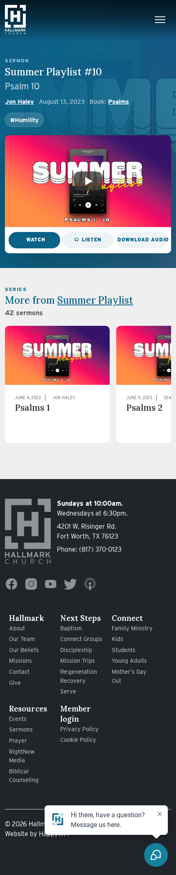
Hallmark (26, 618)
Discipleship (76, 649)
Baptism (71, 628)
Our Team (22, 638)
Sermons (21, 729)
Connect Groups (81, 638)
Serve (68, 691)
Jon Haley (19, 101)
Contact (19, 671)
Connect (127, 618)
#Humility (24, 119)
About (17, 628)
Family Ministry (132, 628)
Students (123, 649)
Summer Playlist (95, 300)
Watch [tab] (35, 240)
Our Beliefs (24, 649)
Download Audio (142, 240)
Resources (28, 709)
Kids (117, 638)
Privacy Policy (79, 728)
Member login (75, 714)
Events (18, 718)
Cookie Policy (78, 739)
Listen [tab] (92, 240)
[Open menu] (160, 19)
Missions (20, 660)
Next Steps (80, 618)
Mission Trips (77, 660)
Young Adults (129, 660)
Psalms (118, 101)
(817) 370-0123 (100, 549)
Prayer (18, 740)
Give (15, 682)
